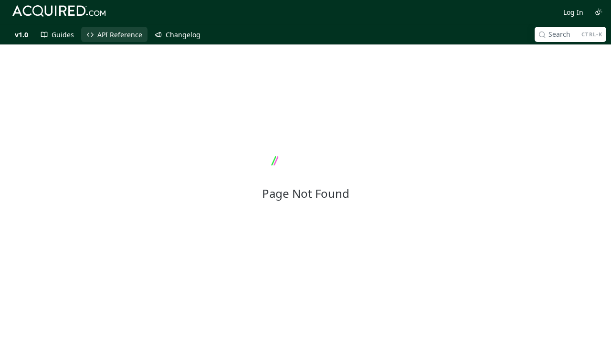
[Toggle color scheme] (598, 12)
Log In (573, 12)
